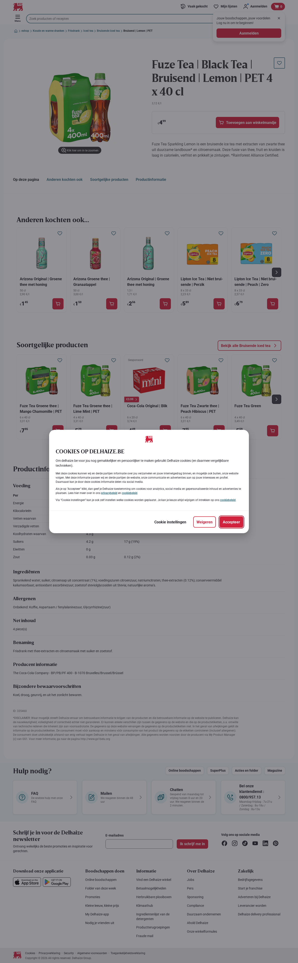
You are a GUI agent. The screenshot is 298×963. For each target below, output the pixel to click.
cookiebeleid (129, 493)
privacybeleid (109, 493)
